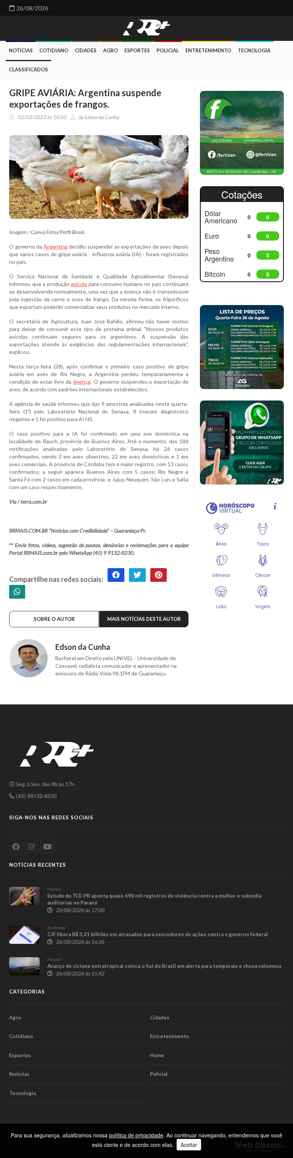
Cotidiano (53, 50)
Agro (110, 50)
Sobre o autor (54, 619)
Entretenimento (208, 50)
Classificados (28, 69)
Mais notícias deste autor (144, 619)
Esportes (137, 50)
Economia (56, 927)
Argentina (55, 246)
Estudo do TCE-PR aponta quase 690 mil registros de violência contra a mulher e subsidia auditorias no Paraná (154, 899)
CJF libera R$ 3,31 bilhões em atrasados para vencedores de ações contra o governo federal (157, 934)
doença (81, 381)
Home (157, 1055)
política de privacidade (136, 1135)
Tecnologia (254, 50)
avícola (79, 284)
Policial (167, 50)
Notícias (21, 50)
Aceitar (188, 1144)
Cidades (86, 50)
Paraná (54, 889)
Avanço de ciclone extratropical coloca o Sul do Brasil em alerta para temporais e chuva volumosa (164, 966)
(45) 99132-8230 (35, 795)
